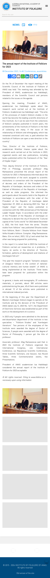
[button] (47, 15)
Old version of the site (25, 573)
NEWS (16, 24)
